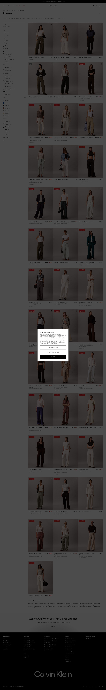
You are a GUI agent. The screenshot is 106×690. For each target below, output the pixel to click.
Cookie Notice (44, 343)
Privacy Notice (54, 343)
